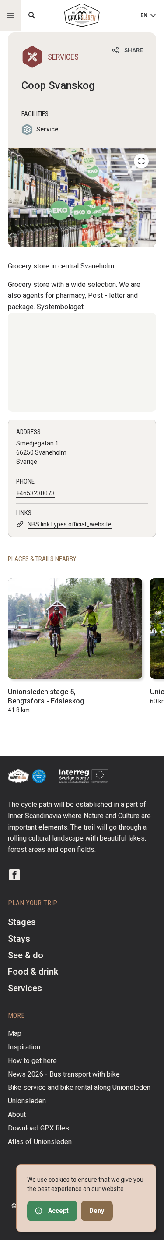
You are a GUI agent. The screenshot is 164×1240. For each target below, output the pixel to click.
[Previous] (141, 161)
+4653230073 (35, 493)
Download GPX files (38, 1128)
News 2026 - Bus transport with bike (64, 1074)
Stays (19, 938)
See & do (25, 955)
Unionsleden (27, 1101)
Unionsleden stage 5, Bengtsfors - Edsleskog (46, 696)
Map (14, 1033)
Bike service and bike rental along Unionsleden (79, 1087)
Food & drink (33, 971)
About (17, 1114)
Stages (22, 922)
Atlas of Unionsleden (40, 1142)
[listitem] (82, 197)
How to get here (32, 1060)
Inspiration (24, 1047)
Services (25, 988)
